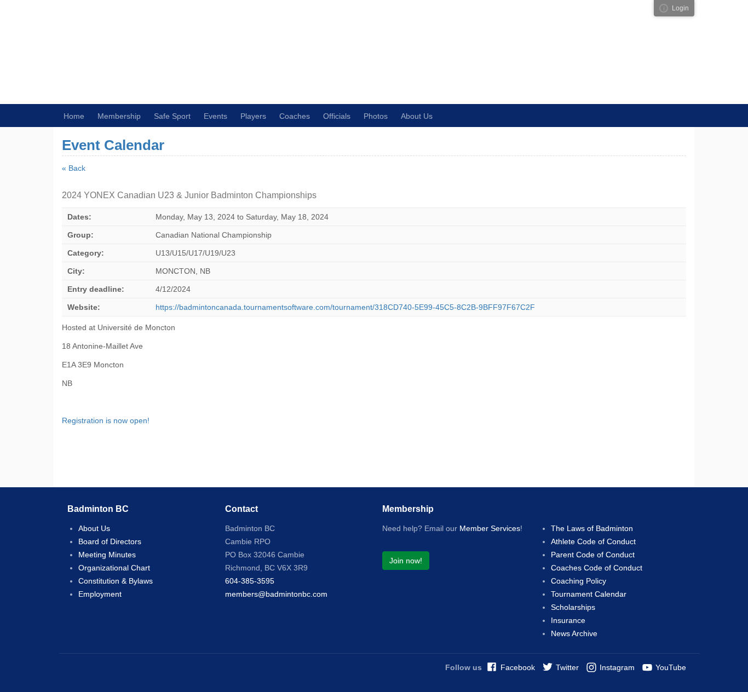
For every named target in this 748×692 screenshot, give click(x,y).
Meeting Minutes (107, 554)
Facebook (517, 667)
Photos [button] (376, 116)
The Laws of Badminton (592, 528)
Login (680, 8)
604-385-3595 (249, 580)
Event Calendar (113, 145)
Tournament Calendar (588, 594)
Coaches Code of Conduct (596, 567)
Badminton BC (207, 52)
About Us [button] (417, 116)
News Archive (574, 633)
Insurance (568, 620)
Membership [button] (119, 116)
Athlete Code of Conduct (593, 541)
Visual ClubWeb (663, 8)
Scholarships (573, 607)
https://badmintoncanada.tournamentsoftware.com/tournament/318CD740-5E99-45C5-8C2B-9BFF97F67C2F (345, 307)
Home (74, 116)
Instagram (617, 667)
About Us (94, 528)
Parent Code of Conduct (593, 554)
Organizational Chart (114, 567)
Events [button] (215, 116)
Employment (100, 594)
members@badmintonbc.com (276, 594)
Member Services (489, 528)
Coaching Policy (578, 580)
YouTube (670, 667)
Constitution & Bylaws (115, 580)
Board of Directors (109, 541)
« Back (73, 168)
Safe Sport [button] (172, 116)
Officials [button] (336, 116)
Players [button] (253, 116)
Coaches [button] (294, 116)
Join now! (405, 560)
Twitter (567, 667)
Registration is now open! (105, 420)
